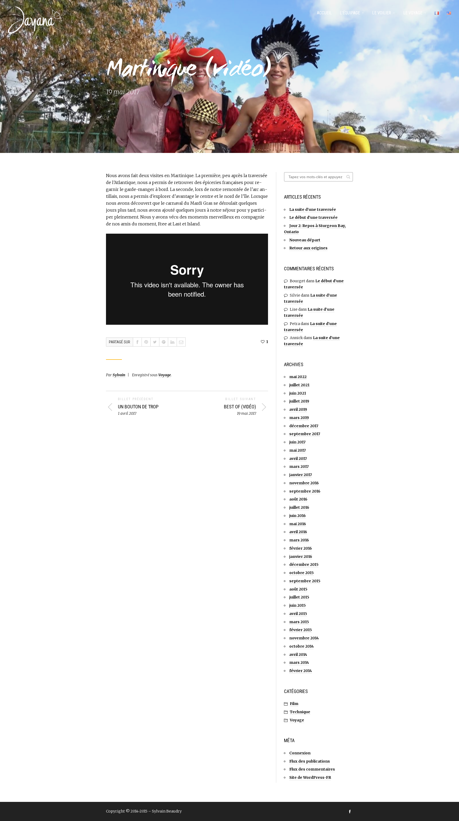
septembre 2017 (304, 433)
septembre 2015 (304, 581)
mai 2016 (297, 523)
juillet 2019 (299, 401)
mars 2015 (299, 621)
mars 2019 (299, 417)
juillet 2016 (299, 507)
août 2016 (298, 499)
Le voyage (412, 12)
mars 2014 (299, 662)
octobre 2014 (301, 646)
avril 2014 (298, 654)
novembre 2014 (304, 638)
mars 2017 (299, 466)
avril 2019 (298, 409)
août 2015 (298, 589)
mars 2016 (299, 540)
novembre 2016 (304, 483)
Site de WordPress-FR (310, 777)
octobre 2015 (301, 572)
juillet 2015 (299, 597)
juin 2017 (297, 442)
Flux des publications (309, 761)
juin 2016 (297, 515)
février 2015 (300, 629)
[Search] (348, 177)
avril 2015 (298, 613)
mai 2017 (297, 450)
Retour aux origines (308, 248)
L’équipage (350, 12)
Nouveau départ (304, 240)
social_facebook (350, 811)
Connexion (300, 753)
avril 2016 (298, 531)
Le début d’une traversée (313, 217)
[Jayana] (34, 19)
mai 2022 (298, 376)
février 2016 (300, 548)
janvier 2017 (300, 474)
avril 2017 (298, 458)
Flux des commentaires (312, 769)
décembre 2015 (303, 564)
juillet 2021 (299, 385)
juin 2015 (297, 605)
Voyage (164, 375)
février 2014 (300, 670)
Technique (300, 711)
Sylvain (119, 375)
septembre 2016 (304, 491)
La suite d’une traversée (312, 209)
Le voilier (381, 12)
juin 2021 (297, 393)
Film (294, 703)
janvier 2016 (300, 556)
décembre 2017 (303, 426)
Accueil (324, 12)
